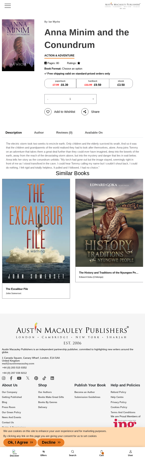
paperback (60, 83)
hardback (93, 83)
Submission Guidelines (87, 397)
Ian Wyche (54, 21)
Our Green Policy (11, 412)
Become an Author (84, 392)
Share (95, 112)
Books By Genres (47, 402)
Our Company (9, 392)
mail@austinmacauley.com (18, 363)
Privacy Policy (118, 402)
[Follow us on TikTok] (45, 378)
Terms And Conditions (123, 412)
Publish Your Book (90, 385)
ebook (121, 83)
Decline (49, 442)
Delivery (42, 407)
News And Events (11, 417)
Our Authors (45, 392)
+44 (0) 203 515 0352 (14, 367)
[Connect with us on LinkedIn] (52, 378)
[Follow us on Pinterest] (36, 378)
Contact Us (8, 422)
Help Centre (117, 397)
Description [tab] (13, 132)
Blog (4, 402)
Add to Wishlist (64, 112)
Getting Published (12, 397)
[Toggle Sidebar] (8, 5)
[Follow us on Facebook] (11, 378)
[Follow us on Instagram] (4, 378)
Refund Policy (118, 392)
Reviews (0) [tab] (64, 132)
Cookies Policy (119, 407)
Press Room (8, 407)
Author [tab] (39, 132)
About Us (10, 385)
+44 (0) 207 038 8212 (14, 372)
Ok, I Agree (18, 442)
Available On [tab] (94, 132)
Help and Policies (125, 385)
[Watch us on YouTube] (19, 378)
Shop (42, 385)
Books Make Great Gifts (51, 397)
